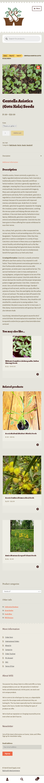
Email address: (7, 743)
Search (22, 779)
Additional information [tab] (10, 162)
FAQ (6, 662)
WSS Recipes (9, 618)
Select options (37, 374)
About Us (8, 645)
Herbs (19, 145)
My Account (9, 658)
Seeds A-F (19, 56)
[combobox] (22, 591)
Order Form (9, 637)
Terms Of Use (9, 666)
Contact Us (8, 650)
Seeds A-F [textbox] (21, 591)
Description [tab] (6, 156)
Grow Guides (9, 611)
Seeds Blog (8, 614)
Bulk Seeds (13, 145)
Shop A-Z (11, 56)
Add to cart (17, 133)
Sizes (4, 123)
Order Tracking (10, 654)
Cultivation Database (11, 607)
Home (5, 56)
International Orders (12, 641)
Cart (33, 777)
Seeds (24, 145)
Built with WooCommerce (11, 771)
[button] (38, 67)
